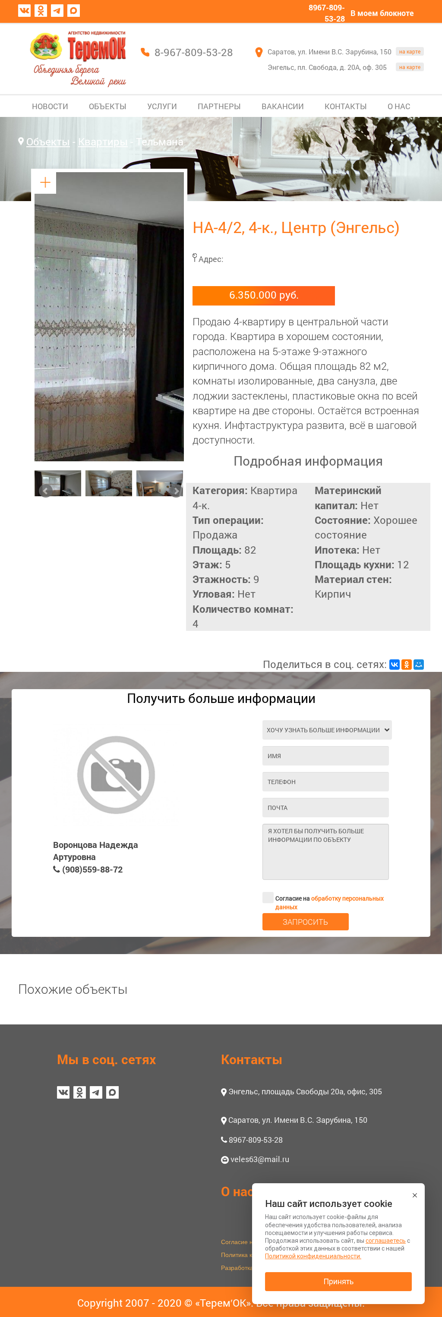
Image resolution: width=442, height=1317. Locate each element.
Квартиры (103, 141)
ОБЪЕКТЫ (107, 106)
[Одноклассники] (406, 664)
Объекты (48, 141)
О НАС (399, 106)
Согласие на (329, 898)
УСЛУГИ (162, 106)
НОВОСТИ (50, 106)
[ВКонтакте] (394, 664)
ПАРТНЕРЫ (219, 106)
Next (176, 491)
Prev (46, 491)
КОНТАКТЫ (346, 106)
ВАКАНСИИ (283, 106)
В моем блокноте (382, 13)
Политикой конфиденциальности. (313, 1256)
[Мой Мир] (419, 664)
